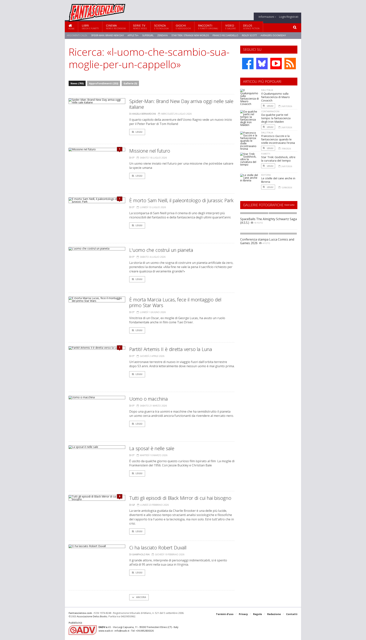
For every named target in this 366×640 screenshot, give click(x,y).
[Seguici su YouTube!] (276, 63)
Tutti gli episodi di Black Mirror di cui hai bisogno (180, 498)
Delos (251, 26)
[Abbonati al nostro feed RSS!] (290, 63)
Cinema (116, 26)
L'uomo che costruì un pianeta (161, 250)
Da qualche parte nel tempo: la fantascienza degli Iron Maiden (276, 118)
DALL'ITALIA (267, 90)
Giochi (183, 26)
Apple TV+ (133, 35)
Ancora (141, 597)
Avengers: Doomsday (273, 35)
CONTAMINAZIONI (270, 111)
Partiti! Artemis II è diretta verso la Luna (170, 349)
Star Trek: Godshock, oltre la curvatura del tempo (278, 158)
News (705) (77, 83)
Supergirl (148, 35)
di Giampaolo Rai (139, 554)
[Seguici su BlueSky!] (261, 63)
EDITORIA (266, 175)
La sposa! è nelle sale (151, 448)
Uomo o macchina (148, 398)
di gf (132, 504)
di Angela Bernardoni (142, 113)
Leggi (139, 132)
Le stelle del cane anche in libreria (278, 180)
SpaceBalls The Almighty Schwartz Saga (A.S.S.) (268, 221)
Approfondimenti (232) (103, 83)
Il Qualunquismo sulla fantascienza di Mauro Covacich (275, 97)
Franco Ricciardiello (225, 35)
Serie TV (140, 26)
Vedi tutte (289, 204)
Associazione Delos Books (92, 616)
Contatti (291, 614)
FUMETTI (265, 154)
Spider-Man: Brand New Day (107, 35)
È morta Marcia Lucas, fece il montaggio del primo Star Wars (175, 302)
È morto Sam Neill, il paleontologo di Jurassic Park (181, 200)
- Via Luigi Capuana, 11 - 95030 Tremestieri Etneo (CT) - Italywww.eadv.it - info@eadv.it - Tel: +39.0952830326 (138, 628)
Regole (257, 614)
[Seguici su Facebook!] (247, 63)
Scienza (161, 26)
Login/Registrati (288, 16)
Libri (90, 26)
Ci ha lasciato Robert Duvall (157, 547)
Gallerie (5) (130, 83)
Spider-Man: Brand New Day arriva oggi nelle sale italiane (181, 104)
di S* (132, 157)
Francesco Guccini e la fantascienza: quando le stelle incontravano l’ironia (278, 139)
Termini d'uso (225, 614)
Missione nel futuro (149, 150)
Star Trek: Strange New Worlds (190, 35)
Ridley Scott (249, 35)
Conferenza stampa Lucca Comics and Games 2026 (267, 241)
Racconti (208, 26)
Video (230, 26)
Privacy (243, 614)
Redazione (274, 614)
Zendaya (162, 35)
